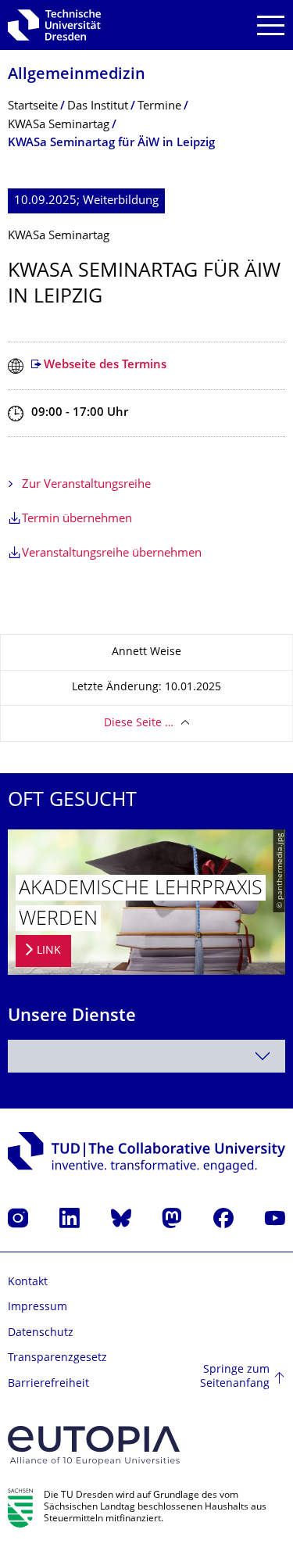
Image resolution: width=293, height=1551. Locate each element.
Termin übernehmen (77, 519)
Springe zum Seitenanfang (235, 1377)
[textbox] (146, 1056)
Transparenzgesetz (57, 1358)
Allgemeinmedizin (76, 75)
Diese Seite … (138, 723)
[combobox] (146, 1056)
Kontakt (28, 1282)
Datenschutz (40, 1333)
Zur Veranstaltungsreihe (86, 485)
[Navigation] (270, 25)
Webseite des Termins (105, 365)
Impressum (37, 1307)
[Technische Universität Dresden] (54, 25)
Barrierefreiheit (48, 1384)
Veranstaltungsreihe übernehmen (112, 554)
